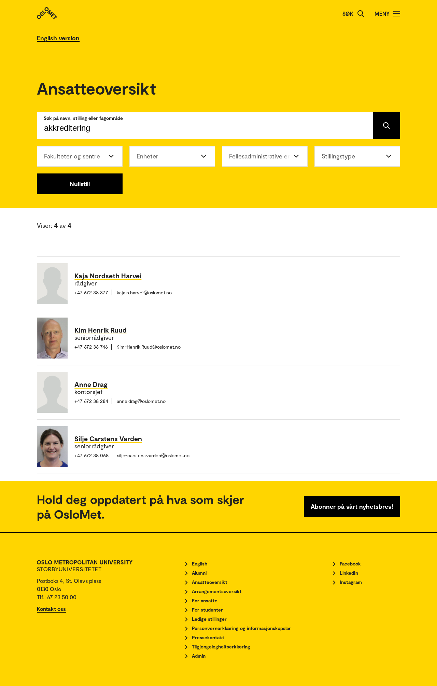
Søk (347, 13)
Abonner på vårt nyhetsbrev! (352, 506)
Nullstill (80, 183)
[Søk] (360, 13)
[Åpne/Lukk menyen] (396, 13)
